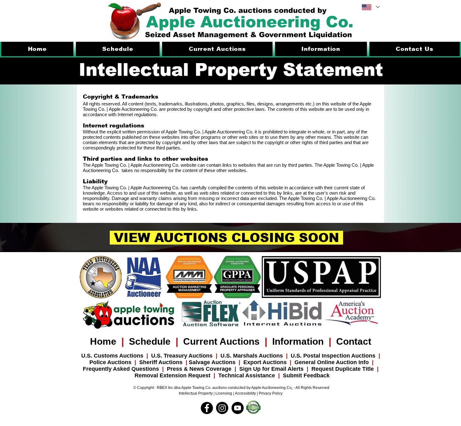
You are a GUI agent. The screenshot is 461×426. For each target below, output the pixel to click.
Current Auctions (221, 341)
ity (254, 393)
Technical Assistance (248, 375)
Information (298, 341)
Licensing (223, 393)
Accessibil (243, 393)
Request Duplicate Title (342, 369)
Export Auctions (266, 362)
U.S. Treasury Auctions (182, 356)
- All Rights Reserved (311, 388)
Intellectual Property (196, 393)
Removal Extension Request (172, 375)
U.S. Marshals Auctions (251, 356)
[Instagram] (222, 408)
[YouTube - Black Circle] (237, 408)
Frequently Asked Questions (122, 369)
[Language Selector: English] (370, 7)
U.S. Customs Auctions (112, 356)
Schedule (150, 341)
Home (103, 341)
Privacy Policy (271, 393)
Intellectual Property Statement (231, 69)
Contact (353, 341)
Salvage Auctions (212, 362)
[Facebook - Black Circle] (207, 408)
